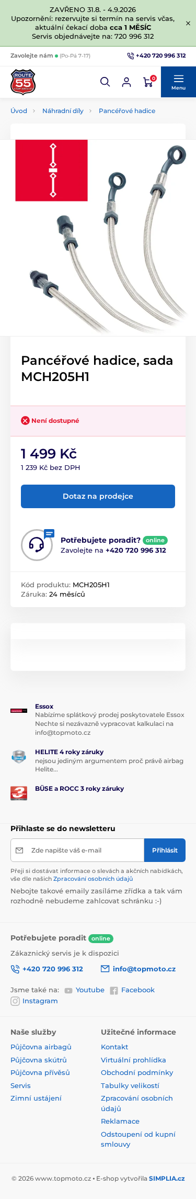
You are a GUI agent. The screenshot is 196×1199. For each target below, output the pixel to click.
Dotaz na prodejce (98, 496)
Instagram (40, 1000)
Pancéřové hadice (127, 111)
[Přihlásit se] (126, 82)
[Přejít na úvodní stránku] (23, 82)
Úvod (18, 111)
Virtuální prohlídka (133, 1060)
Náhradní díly (63, 111)
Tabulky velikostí (130, 1085)
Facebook (138, 989)
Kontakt (114, 1047)
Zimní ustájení (36, 1098)
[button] (105, 82)
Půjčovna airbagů (41, 1047)
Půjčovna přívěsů (40, 1072)
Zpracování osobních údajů (93, 878)
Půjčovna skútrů (38, 1060)
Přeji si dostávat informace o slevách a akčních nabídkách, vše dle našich (96, 874)
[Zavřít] (188, 23)
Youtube (90, 989)
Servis (20, 1085)
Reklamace (120, 1121)
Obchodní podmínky (137, 1072)
